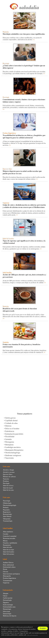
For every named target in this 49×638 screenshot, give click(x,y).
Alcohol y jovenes (8, 472)
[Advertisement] (24, 383)
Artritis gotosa (10, 418)
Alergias (5, 593)
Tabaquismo (7, 519)
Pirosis (5, 569)
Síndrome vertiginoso (13, 455)
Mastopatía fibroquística (14, 450)
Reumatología (7, 514)
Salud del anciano (8, 554)
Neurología (6, 501)
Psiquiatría (6, 510)
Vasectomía (9, 458)
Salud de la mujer (8, 549)
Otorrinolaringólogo (12, 453)
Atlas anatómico (8, 531)
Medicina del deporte (9, 616)
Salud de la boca (8, 485)
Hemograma (9, 442)
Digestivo (6, 602)
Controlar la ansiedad (9, 536)
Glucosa (5, 571)
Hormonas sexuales (9, 538)
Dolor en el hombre (12, 429)
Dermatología (7, 600)
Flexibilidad (9, 436)
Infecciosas (6, 611)
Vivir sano (6, 466)
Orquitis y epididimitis (10, 543)
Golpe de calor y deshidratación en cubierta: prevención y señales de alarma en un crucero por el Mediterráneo (24, 206)
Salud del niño (7, 547)
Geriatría (8, 439)
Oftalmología (7, 503)
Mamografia (7, 576)
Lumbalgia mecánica (13, 447)
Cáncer (5, 596)
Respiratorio (7, 512)
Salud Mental (7, 516)
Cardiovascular (7, 598)
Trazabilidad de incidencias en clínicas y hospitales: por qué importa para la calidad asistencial (24, 136)
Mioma (5, 540)
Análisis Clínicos (8, 562)
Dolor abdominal (8, 565)
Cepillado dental (11, 420)
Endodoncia (9, 431)
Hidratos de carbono (9, 476)
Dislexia (8, 426)
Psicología (6, 63)
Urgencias (6, 203)
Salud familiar (7, 272)
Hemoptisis (9, 445)
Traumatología (7, 521)
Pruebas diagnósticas (9, 133)
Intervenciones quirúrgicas (11, 574)
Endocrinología (8, 604)
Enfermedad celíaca (9, 567)
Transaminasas (7, 580)
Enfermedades (8, 590)
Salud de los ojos (8, 490)
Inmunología (7, 613)
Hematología (7, 609)
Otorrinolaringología (9, 505)
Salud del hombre (8, 238)
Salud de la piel (8, 488)
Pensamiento (7, 545)
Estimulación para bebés (14, 434)
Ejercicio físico (7, 169)
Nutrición (6, 32)
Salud (5, 559)
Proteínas (6, 481)
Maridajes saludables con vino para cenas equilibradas (24, 34)
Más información (32, 635)
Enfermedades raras (9, 607)
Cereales (5, 534)
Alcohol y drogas (8, 470)
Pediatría (5, 507)
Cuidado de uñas (11, 423)
